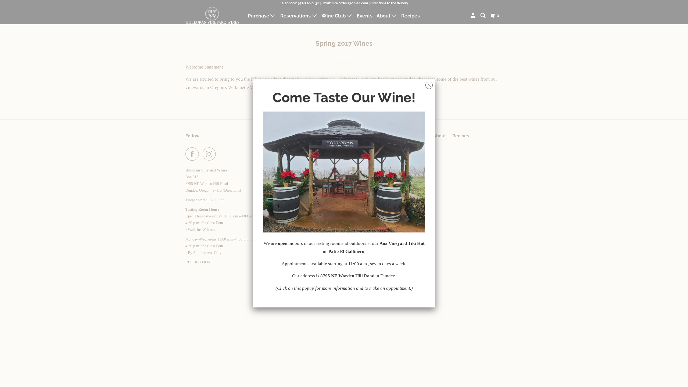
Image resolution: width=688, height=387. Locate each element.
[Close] (429, 83)
